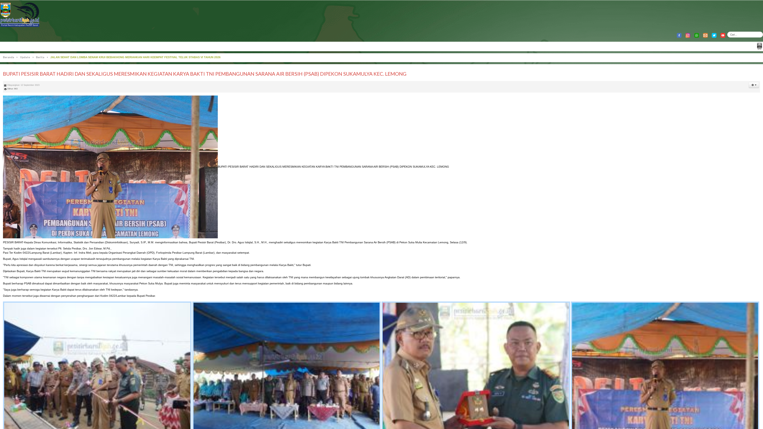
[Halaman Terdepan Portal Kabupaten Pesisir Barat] (759, 46)
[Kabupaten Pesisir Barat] (20, 14)
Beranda (8, 57)
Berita (40, 57)
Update (25, 57)
